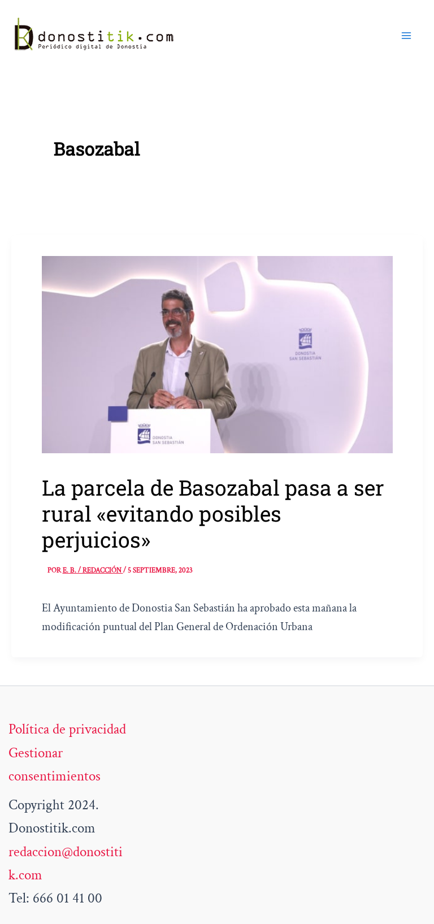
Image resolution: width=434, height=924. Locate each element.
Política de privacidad (67, 729)
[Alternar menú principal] (406, 35)
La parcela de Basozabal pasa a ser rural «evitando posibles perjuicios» (213, 513)
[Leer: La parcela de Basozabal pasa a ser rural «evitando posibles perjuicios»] (217, 353)
